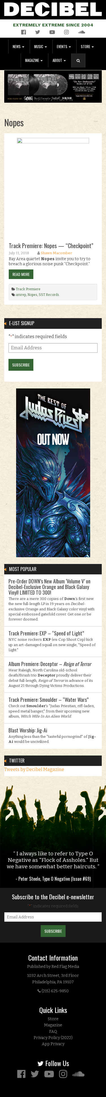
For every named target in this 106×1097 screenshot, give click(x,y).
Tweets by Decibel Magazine (34, 769)
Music (39, 46)
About (58, 60)
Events (62, 46)
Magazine (32, 60)
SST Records (49, 295)
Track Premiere (28, 289)
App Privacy (53, 1044)
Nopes (32, 295)
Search (80, 66)
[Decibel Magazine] (53, 8)
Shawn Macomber (56, 253)
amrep (21, 295)
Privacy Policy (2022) (53, 1037)
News (17, 46)
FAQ (53, 1031)
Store (86, 46)
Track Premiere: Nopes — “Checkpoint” (51, 245)
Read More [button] (21, 274)
